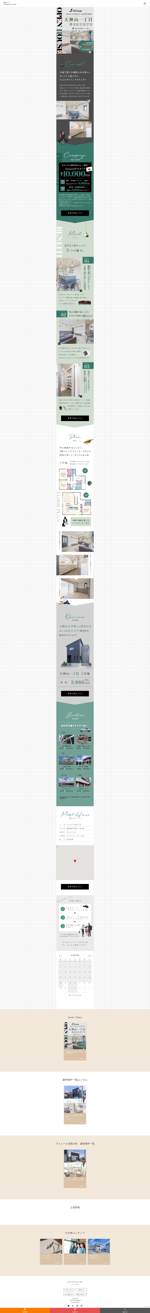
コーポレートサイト (69, 1289)
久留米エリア (81, 1289)
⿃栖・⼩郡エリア (81, 1294)
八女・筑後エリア (69, 1294)
